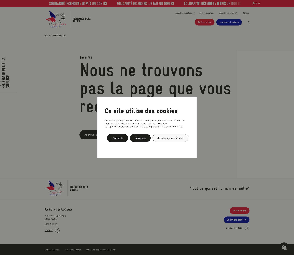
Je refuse (140, 137)
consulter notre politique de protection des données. (156, 126)
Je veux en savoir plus (170, 137)
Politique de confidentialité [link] (147, 145)
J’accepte (117, 137)
